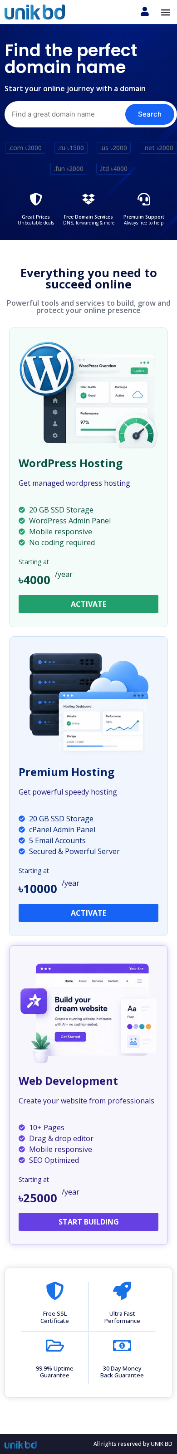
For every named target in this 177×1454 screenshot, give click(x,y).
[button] (165, 12)
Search (150, 114)
